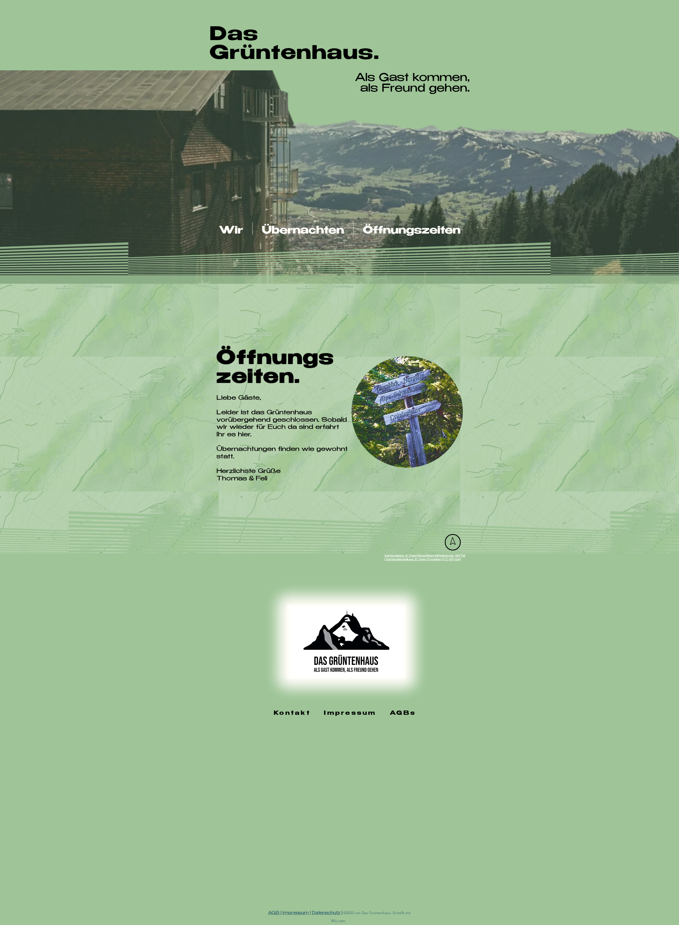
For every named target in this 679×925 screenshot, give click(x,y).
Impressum (295, 913)
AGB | (274, 913)
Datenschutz (326, 913)
